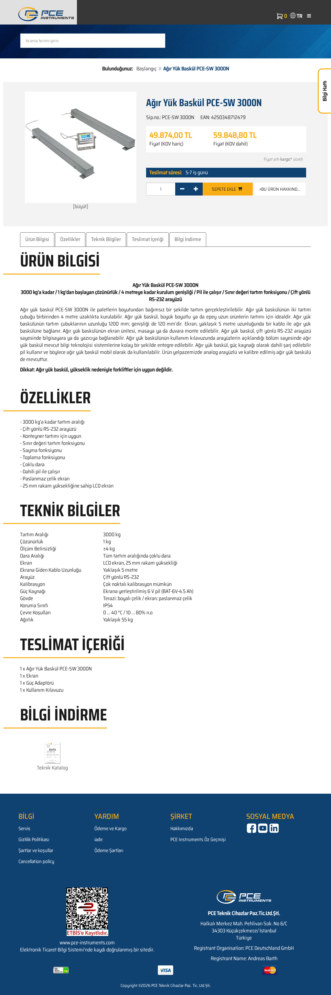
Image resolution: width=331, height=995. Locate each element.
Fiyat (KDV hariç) (166, 143)
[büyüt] (80, 206)
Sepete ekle (225, 189)
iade (98, 839)
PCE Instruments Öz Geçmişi (198, 839)
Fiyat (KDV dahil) (230, 143)
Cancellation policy (36, 861)
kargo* (286, 159)
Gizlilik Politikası (33, 839)
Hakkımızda (181, 828)
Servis (24, 828)
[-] (182, 189)
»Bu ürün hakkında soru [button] (282, 189)
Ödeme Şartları (108, 850)
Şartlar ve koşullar (35, 850)
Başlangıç (146, 69)
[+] (196, 189)
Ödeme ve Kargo (110, 828)
